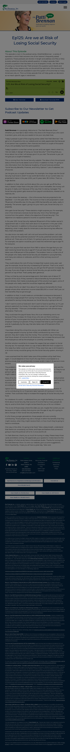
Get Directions (26, 468)
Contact (53, 2)
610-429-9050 (43, 2)
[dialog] (35, 376)
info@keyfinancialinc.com (27, 473)
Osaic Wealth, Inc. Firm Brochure (20, 493)
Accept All (45, 382)
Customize (24, 382)
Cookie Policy (25, 378)
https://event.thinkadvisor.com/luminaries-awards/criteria (50, 684)
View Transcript (20, 100)
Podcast (56, 466)
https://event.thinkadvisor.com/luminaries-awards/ (21, 684)
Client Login (62, 2)
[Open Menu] (65, 7)
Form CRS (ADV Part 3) (24, 485)
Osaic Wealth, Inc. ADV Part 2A (50, 493)
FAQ (41, 466)
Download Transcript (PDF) (50, 100)
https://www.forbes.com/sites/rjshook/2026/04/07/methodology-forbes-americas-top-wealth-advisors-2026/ (29, 573)
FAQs (56, 468)
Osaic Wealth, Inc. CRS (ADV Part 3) (19, 497)
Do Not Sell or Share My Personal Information (31, 385)
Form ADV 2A (54, 480)
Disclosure (41, 470)
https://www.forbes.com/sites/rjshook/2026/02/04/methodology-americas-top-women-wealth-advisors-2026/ (29, 571)
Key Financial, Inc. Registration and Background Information (24, 480)
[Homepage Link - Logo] (11, 7)
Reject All (34, 382)
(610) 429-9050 (26, 470)
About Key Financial (41, 460)
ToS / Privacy (9, 470)
